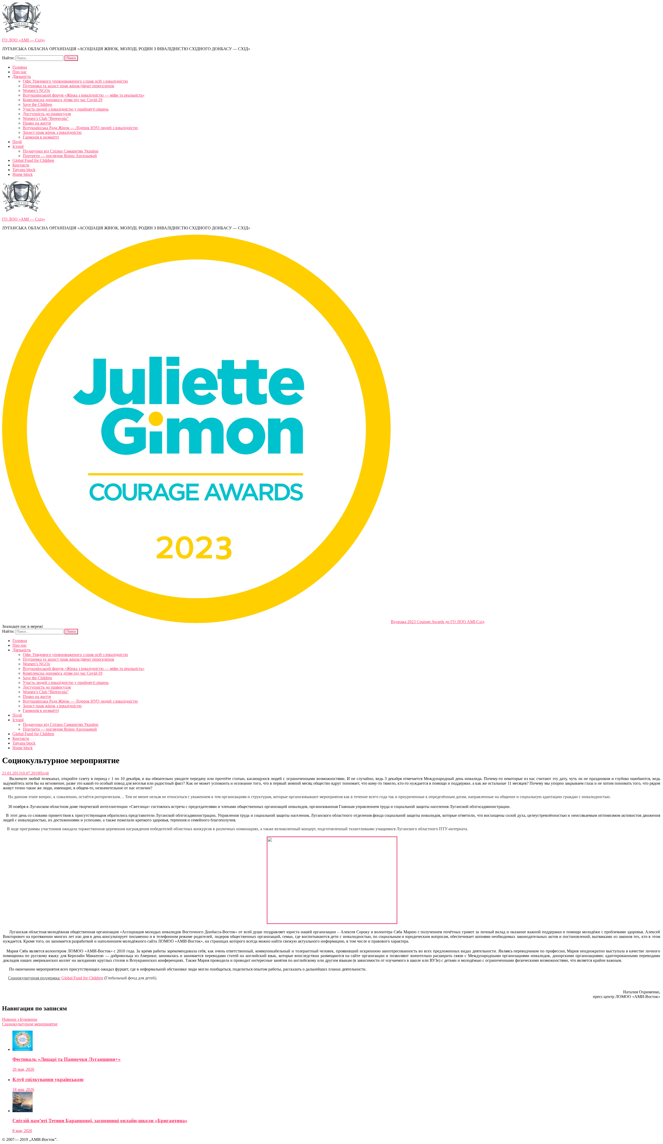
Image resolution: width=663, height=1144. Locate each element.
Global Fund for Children (33, 160)
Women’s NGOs (36, 90)
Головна (19, 67)
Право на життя (37, 123)
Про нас (19, 72)
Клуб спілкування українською (48, 1079)
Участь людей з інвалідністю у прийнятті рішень (66, 109)
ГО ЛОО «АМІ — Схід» (23, 40)
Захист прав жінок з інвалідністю (52, 132)
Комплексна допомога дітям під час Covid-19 (62, 100)
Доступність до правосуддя (47, 114)
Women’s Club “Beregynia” (46, 118)
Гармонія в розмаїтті (41, 137)
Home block (22, 174)
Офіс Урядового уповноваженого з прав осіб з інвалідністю (75, 81)
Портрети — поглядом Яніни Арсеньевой (60, 156)
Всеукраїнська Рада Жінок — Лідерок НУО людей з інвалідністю (80, 128)
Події (17, 142)
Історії (18, 146)
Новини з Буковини (19, 1019)
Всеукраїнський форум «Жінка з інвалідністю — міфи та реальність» (84, 95)
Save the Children (37, 104)
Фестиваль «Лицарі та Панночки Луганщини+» (66, 1059)
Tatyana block (23, 169)
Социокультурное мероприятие (29, 1024)
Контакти (20, 165)
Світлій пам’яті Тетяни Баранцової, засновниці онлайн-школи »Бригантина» (100, 1120)
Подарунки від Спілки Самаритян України (60, 151)
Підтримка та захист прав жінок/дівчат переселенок (68, 86)
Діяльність (21, 76)
